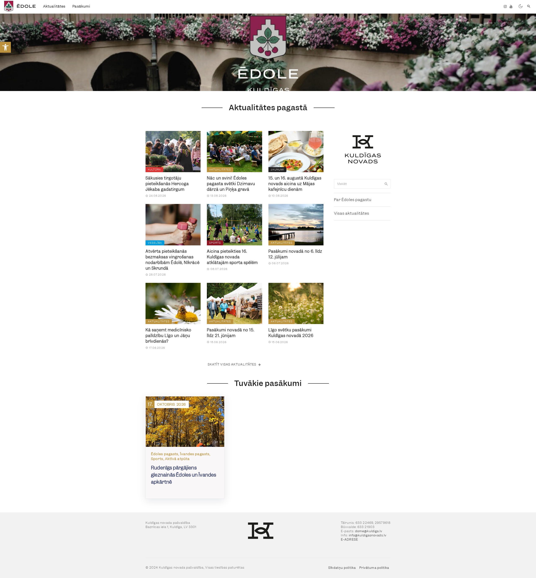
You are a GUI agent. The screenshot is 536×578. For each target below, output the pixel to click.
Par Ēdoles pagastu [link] (352, 199)
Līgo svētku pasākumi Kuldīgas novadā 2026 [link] (290, 332)
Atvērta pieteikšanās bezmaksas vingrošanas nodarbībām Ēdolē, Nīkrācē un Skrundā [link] (173, 260)
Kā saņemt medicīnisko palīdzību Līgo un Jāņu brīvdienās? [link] (168, 335)
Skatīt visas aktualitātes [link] (232, 364)
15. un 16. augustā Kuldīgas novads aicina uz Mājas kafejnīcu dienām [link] (294, 184)
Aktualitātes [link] (54, 6)
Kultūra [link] (154, 169)
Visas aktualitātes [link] (351, 213)
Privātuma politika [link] (374, 568)
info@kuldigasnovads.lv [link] (368, 535)
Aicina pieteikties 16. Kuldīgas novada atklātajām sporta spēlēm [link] (232, 257)
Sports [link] (215, 243)
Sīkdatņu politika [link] (342, 568)
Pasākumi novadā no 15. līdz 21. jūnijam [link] (230, 332)
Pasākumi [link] (81, 6)
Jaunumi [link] (277, 169)
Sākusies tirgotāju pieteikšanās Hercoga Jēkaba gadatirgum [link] (167, 184)
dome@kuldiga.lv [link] (369, 531)
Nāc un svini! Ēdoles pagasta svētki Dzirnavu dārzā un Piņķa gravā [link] (231, 184)
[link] (5, 47)
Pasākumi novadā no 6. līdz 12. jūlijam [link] (295, 254)
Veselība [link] (155, 243)
